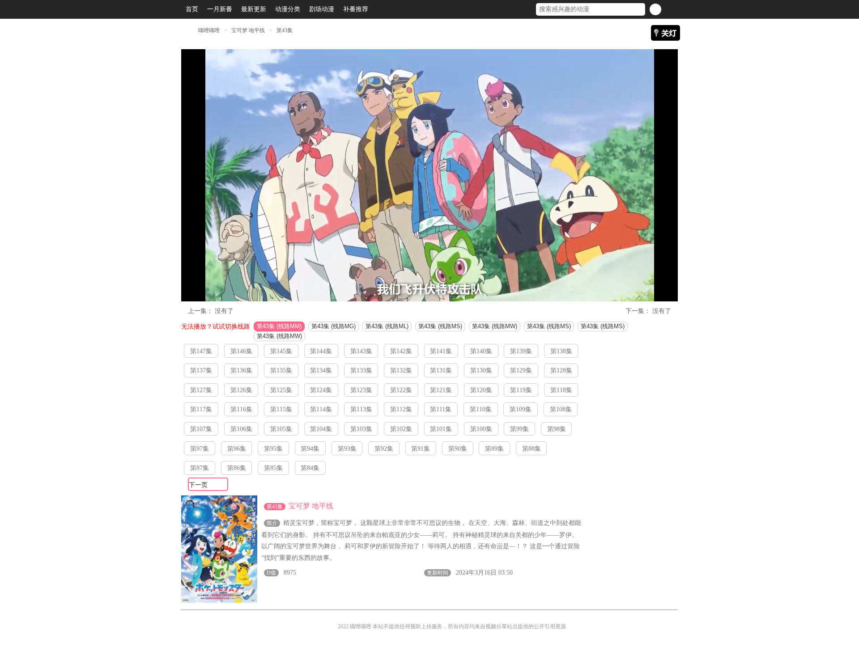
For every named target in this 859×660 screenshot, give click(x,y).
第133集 (361, 370)
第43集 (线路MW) (494, 326)
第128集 (561, 370)
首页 (192, 9)
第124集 (321, 390)
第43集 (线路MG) (333, 326)
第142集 (401, 351)
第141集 (441, 351)
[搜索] (655, 9)
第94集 (310, 448)
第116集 (241, 409)
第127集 (201, 390)
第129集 (521, 370)
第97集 (199, 448)
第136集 (241, 370)
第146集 (241, 351)
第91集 (420, 448)
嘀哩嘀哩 (209, 30)
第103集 (361, 429)
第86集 (236, 468)
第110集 (481, 409)
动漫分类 (287, 9)
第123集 (361, 390)
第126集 (241, 390)
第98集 (556, 429)
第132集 (401, 370)
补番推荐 (355, 9)
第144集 (321, 351)
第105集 (281, 429)
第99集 (519, 429)
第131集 (441, 370)
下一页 (198, 485)
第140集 (481, 351)
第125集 (281, 390)
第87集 (199, 468)
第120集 (481, 390)
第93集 (347, 448)
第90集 (457, 448)
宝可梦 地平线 (248, 30)
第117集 (201, 409)
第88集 (531, 448)
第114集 (321, 409)
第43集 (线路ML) (387, 326)
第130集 (481, 370)
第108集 (561, 409)
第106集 (241, 429)
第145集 (281, 351)
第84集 (310, 468)
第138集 (561, 351)
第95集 (273, 448)
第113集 (361, 409)
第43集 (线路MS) (440, 326)
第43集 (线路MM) (279, 326)
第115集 (281, 409)
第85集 (273, 468)
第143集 (361, 351)
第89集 (494, 448)
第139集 (521, 351)
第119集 (521, 390)
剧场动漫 (321, 9)
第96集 (236, 448)
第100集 (481, 429)
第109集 (521, 409)
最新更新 (253, 9)
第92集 (383, 448)
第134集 (321, 370)
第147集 (201, 351)
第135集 (281, 370)
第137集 (201, 370)
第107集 (201, 429)
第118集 (561, 390)
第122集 (401, 390)
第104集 (321, 429)
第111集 (440, 409)
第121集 (441, 390)
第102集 (401, 429)
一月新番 (219, 9)
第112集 (401, 409)
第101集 (441, 429)
